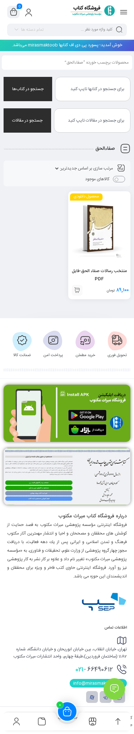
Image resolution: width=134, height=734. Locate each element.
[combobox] (92, 89)
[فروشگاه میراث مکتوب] (90, 12)
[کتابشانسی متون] (67, 476)
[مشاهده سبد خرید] (13, 12)
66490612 (94, 670)
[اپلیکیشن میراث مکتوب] (67, 413)
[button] (77, 290)
